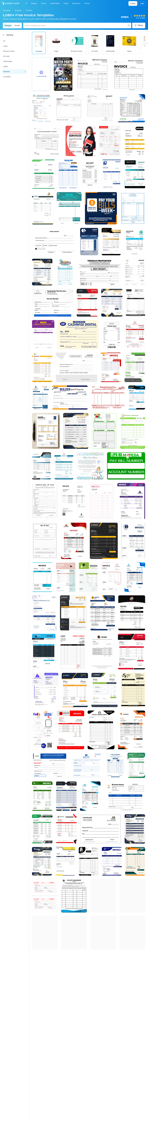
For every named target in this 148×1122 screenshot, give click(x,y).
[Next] (145, 43)
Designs (8, 25)
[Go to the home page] (9, 3)
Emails (17, 25)
